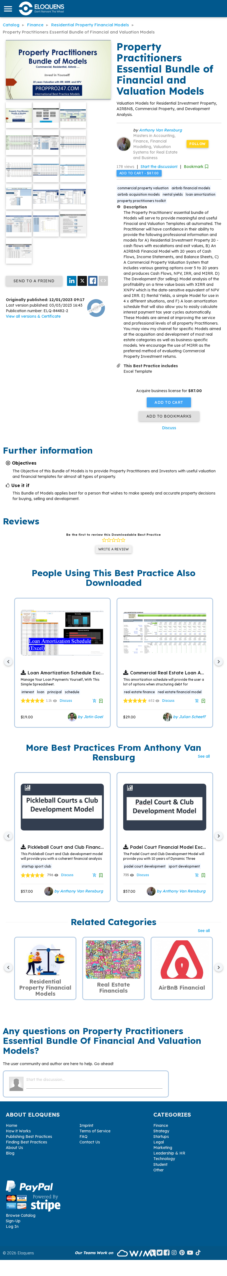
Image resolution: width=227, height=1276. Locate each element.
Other (158, 1170)
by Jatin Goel (90, 716)
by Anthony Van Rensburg (78, 891)
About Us (14, 1147)
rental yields (173, 194)
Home (11, 1125)
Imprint (86, 1125)
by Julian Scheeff (188, 716)
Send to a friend (34, 280)
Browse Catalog (20, 1215)
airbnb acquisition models (138, 194)
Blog (10, 1153)
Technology (164, 1158)
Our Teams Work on (94, 1252)
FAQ (83, 1136)
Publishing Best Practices (29, 1136)
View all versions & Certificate (33, 316)
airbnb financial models (191, 188)
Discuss (169, 427)
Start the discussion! (159, 166)
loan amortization (200, 194)
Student (160, 1164)
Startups (161, 1136)
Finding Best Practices (26, 1142)
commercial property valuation (143, 188)
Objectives (24, 463)
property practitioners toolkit (141, 201)
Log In (12, 1226)
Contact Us (89, 1142)
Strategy (161, 1131)
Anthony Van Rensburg (160, 130)
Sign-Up (13, 1220)
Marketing (162, 1147)
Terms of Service (94, 1131)
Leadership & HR (169, 1153)
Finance (160, 1125)
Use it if (20, 485)
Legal (158, 1142)
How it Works (18, 1131)
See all (204, 756)
